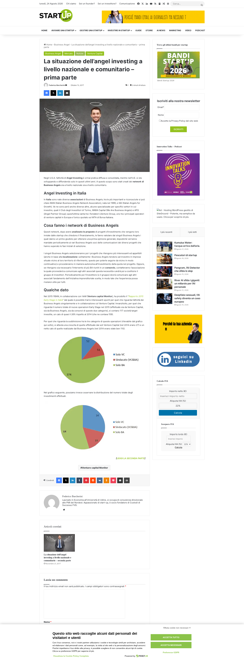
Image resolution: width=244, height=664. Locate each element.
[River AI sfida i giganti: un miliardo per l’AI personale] (164, 284)
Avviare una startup (62, 30)
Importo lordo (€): (178, 434)
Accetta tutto (171, 637)
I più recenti (166, 232)
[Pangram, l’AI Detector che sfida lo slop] (164, 271)
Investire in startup (119, 30)
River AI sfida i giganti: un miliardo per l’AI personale (187, 283)
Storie (149, 30)
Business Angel (62, 44)
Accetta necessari (171, 645)
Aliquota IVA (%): (178, 400)
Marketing (175, 30)
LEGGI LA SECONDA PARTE (131, 458)
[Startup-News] (56, 15)
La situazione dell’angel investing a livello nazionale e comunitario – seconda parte (57, 557)
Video (188, 30)
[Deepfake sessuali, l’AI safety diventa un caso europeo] (164, 298)
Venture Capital (95, 53)
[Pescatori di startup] (164, 259)
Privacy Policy (178, 120)
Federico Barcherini (57, 85)
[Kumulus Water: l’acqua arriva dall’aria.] (164, 246)
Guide (138, 30)
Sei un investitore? (107, 3)
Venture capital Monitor (95, 467)
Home (44, 30)
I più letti (192, 232)
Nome (47, 622)
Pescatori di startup (185, 255)
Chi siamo (71, 3)
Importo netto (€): (178, 391)
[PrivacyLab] (141, 656)
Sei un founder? (87, 3)
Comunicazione (127, 3)
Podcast (200, 30)
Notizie (79, 53)
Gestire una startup (91, 30)
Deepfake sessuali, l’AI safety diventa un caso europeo (187, 298)
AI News (161, 30)
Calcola (178, 412)
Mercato (69, 53)
